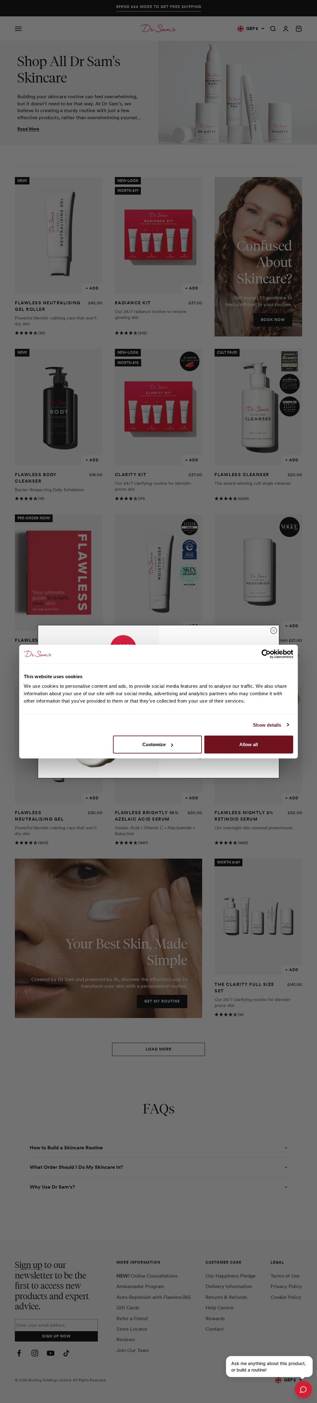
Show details (267, 724)
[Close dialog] (274, 631)
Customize (154, 744)
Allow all (248, 744)
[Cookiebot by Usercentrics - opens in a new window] (266, 653)
